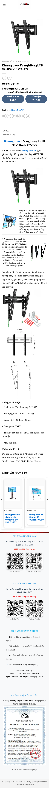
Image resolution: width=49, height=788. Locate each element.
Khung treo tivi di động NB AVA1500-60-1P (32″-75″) (12, 518)
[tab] (24, 131)
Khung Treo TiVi (22, 61)
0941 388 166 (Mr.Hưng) (24, 549)
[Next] (47, 504)
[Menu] (4, 4)
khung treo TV (29, 150)
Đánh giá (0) (9, 135)
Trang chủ (7, 61)
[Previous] (2, 504)
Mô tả (5, 131)
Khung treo (12, 141)
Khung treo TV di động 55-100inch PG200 (36, 517)
